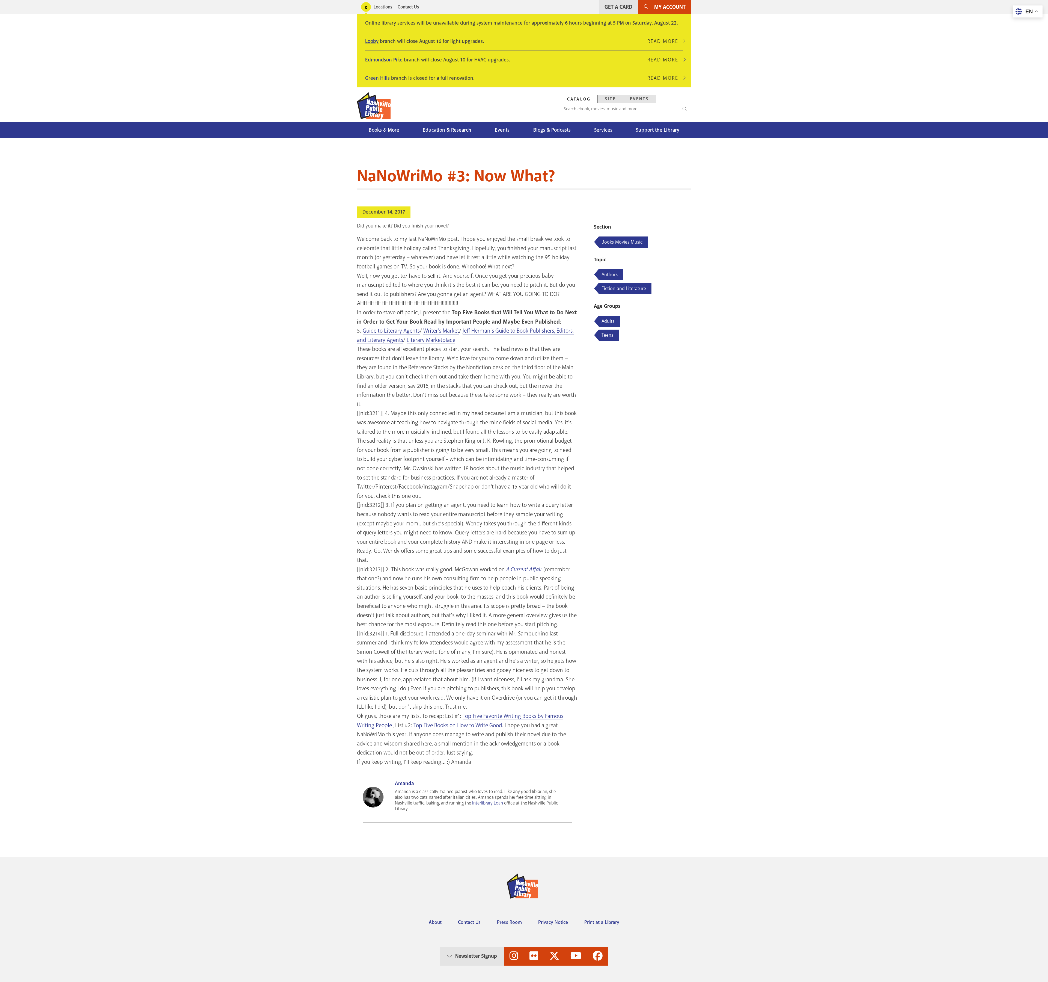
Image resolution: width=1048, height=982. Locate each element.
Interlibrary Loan (487, 803)
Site (610, 99)
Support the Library (657, 130)
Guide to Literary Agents (391, 330)
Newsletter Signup (476, 956)
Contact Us (408, 7)
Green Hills (377, 78)
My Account (670, 7)
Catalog (579, 99)
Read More (665, 41)
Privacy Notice (553, 922)
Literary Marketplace (431, 340)
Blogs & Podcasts (552, 130)
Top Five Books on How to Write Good (457, 725)
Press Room (509, 922)
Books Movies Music (622, 242)
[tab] (579, 99)
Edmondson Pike (384, 60)
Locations (383, 7)
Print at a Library (601, 922)
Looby (372, 41)
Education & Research (447, 130)
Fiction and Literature (624, 288)
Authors (610, 274)
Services (603, 130)
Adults (608, 321)
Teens (607, 335)
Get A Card (618, 7)
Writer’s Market (441, 330)
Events (639, 99)
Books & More (384, 130)
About (435, 922)
